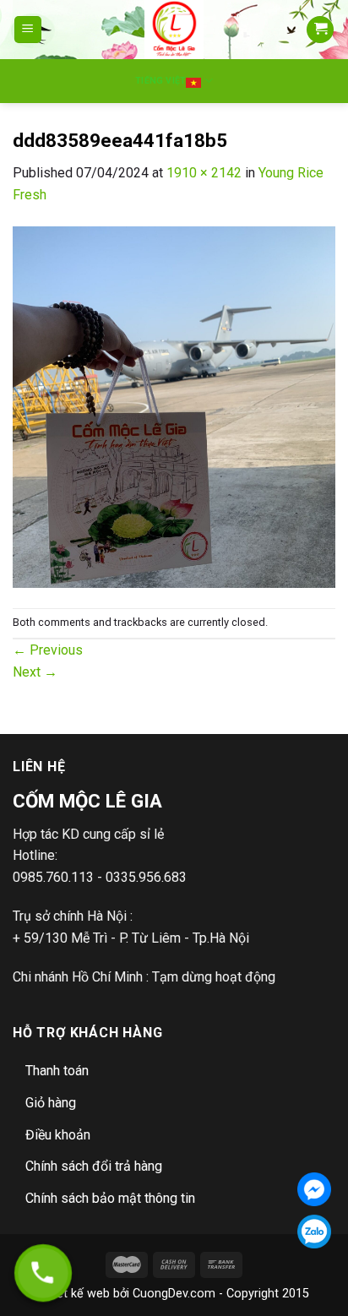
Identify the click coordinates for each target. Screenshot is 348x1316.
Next (35, 672)
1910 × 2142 (204, 173)
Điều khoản (57, 1135)
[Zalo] (314, 1231)
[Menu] (28, 30)
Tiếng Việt (160, 80)
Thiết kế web (75, 1293)
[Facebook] (314, 1189)
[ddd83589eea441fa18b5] (174, 406)
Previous (48, 650)
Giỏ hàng (50, 1103)
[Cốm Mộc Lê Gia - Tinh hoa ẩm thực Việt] (174, 29)
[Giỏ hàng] (320, 30)
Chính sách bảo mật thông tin (110, 1198)
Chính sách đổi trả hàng (93, 1166)
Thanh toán (57, 1071)
